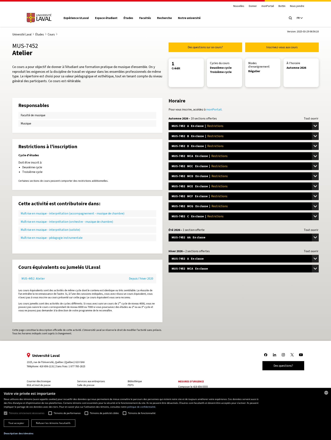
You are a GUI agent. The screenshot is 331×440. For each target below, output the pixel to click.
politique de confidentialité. (141, 406)
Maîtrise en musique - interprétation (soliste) (50, 230)
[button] (18, 434)
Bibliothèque (135, 381)
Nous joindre (297, 6)
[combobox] (326, 393)
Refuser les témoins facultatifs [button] (53, 423)
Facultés (145, 18)
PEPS (131, 385)
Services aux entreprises (91, 381)
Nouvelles (238, 6)
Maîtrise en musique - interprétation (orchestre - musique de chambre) (67, 222)
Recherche (164, 18)
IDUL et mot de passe (39, 385)
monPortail (267, 6)
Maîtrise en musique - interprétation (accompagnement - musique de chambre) (72, 213)
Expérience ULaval (76, 18)
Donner (253, 6)
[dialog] (165, 414)
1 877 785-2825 (77, 366)
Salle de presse (85, 385)
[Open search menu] (290, 18)
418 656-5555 (200, 386)
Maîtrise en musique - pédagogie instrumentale (52, 238)
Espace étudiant (106, 18)
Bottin (282, 6)
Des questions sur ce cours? (205, 47)
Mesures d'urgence (191, 381)
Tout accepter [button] (16, 423)
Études (128, 18)
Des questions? (283, 366)
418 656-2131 (46, 366)
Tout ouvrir (311, 118)
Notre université (189, 18)
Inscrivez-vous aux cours (282, 47)
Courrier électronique (39, 381)
